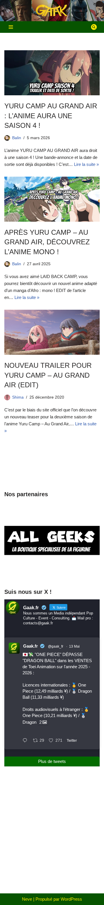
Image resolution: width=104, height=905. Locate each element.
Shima (18, 397)
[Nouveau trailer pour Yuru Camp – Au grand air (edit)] (52, 332)
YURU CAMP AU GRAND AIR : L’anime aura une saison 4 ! (50, 115)
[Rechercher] (94, 27)
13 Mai (74, 646)
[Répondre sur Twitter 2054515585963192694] (26, 741)
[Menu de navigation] (10, 27)
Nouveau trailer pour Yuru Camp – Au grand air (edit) (48, 375)
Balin (16, 138)
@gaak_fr (55, 646)
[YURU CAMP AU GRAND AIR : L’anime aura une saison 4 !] (52, 72)
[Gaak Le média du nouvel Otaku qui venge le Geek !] (52, 10)
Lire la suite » (86, 164)
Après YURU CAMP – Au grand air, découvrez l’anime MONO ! (47, 242)
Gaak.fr (30, 646)
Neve (27, 899)
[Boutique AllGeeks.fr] (52, 571)
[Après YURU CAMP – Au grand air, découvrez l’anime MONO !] (52, 199)
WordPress (71, 899)
